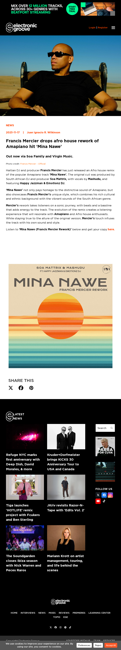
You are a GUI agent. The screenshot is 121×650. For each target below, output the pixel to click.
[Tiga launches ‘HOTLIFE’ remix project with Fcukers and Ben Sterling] (25, 487)
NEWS (10, 125)
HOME (14, 612)
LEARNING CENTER (99, 612)
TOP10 (56, 617)
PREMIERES (79, 612)
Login (92, 27)
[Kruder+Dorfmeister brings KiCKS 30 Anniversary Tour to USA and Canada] (66, 436)
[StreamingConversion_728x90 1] (60, 14)
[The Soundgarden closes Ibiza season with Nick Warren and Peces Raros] (25, 538)
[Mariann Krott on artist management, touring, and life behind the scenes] (66, 538)
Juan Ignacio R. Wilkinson (43, 132)
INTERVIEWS (28, 612)
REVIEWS (64, 612)
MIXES (52, 612)
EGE (65, 617)
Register (103, 27)
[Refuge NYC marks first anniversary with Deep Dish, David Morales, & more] (25, 436)
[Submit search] (112, 428)
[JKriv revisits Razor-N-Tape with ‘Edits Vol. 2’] (66, 487)
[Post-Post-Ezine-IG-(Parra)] (105, 455)
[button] (113, 27)
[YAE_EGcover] (105, 480)
